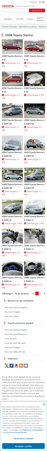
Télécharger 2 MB (35, 94)
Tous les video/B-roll (15, 351)
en (40, 2)
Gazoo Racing (40, 19)
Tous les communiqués (16, 307)
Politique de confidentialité (32, 430)
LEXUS (30, 19)
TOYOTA (19, 19)
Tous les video (11, 315)
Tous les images (12, 311)
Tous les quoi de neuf (15, 342)
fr (43, 2)
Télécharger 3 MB (13, 223)
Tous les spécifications (16, 333)
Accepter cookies (23, 446)
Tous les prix (11, 338)
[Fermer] (44, 404)
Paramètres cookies (23, 438)
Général (8, 19)
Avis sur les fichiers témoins (16, 432)
